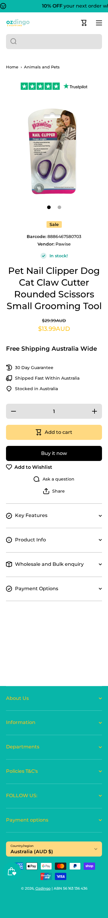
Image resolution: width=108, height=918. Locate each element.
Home (12, 67)
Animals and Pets (42, 67)
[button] (84, 23)
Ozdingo (43, 888)
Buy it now (54, 453)
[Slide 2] (59, 207)
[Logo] (18, 22)
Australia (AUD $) (31, 851)
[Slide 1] (49, 207)
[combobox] (54, 41)
